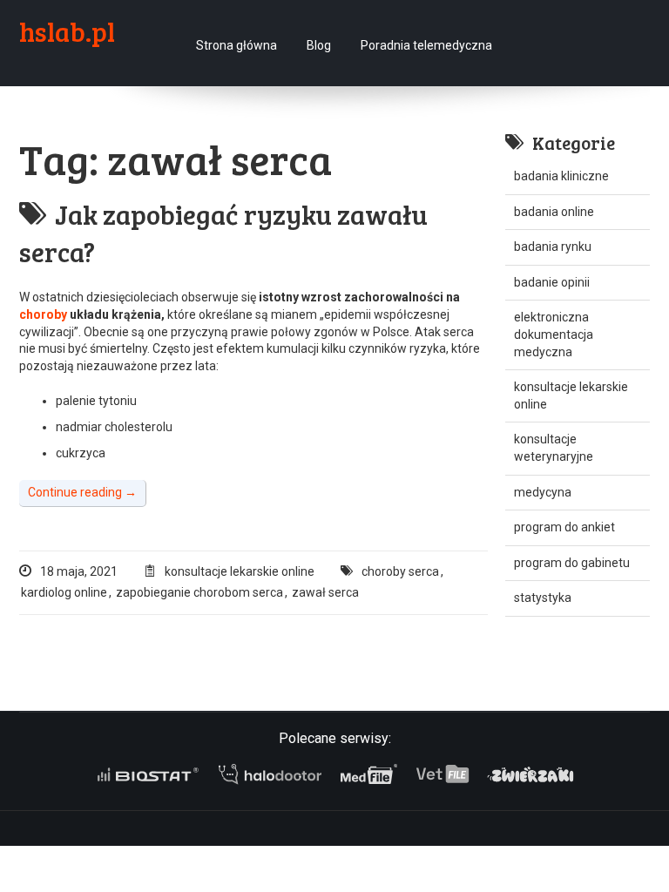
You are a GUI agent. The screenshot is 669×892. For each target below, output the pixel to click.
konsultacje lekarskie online (239, 571)
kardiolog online (64, 592)
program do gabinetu (572, 563)
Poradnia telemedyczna (426, 45)
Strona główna (236, 45)
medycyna (542, 492)
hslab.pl (67, 31)
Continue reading (82, 492)
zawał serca (325, 592)
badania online (554, 212)
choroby (44, 314)
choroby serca (400, 571)
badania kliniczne (561, 176)
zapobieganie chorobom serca (199, 592)
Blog (319, 45)
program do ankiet (564, 527)
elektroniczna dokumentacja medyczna (553, 334)
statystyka (542, 598)
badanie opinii (552, 282)
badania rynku (552, 246)
